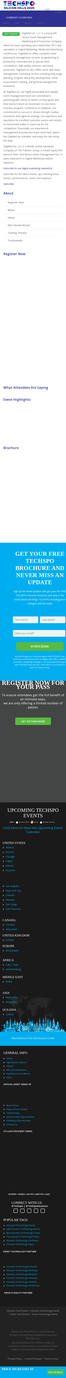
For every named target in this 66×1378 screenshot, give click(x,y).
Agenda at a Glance (16, 1062)
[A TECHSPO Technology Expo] (31, 1189)
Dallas (9, 861)
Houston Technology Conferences (23, 1240)
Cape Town (12, 964)
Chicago (10, 856)
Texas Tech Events (19, 1314)
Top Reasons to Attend (18, 1073)
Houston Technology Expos (20, 1244)
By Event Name (24, 822)
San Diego (11, 904)
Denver (10, 865)
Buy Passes (12, 1105)
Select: (12, 822)
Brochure (11, 447)
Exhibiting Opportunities (18, 1120)
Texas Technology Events (44, 1314)
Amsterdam (12, 950)
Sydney (10, 1014)
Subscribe (8, 183)
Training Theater (17, 232)
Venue (11, 217)
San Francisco (13, 908)
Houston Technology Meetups (21, 1274)
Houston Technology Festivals (21, 1266)
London (10, 939)
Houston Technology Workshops (23, 1285)
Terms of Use (51, 1358)
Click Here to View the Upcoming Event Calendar (33, 830)
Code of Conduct (33, 1358)
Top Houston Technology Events (22, 1236)
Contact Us (11, 1124)
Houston (10, 870)
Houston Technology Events (20, 1225)
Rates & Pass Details (17, 1109)
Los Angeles (12, 886)
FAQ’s (9, 1077)
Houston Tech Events (18, 1310)
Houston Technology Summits (21, 1281)
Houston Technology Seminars (22, 1277)
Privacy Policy (15, 1358)
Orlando (10, 895)
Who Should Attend (19, 225)
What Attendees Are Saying (25, 387)
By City (36, 822)
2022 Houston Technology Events (23, 1228)
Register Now (16, 202)
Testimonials (15, 240)
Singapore (11, 1001)
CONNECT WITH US (27, 1203)
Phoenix (10, 899)
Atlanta (10, 847)
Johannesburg (13, 969)
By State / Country (49, 822)
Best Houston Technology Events (23, 1232)
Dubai (9, 981)
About (8, 193)
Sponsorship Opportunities (20, 1116)
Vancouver (11, 929)
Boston (10, 852)
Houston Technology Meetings (22, 1270)
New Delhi (11, 997)
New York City (13, 890)
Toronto (10, 924)
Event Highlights (17, 399)
